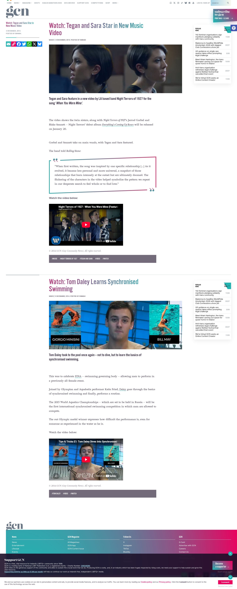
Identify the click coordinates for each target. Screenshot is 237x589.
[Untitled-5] (115, 330)
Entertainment (18, 550)
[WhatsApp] (29, 44)
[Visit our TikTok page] (182, 3)
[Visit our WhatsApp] (170, 3)
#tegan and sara (86, 264)
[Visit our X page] (174, 3)
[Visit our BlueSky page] (185, 3)
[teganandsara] (115, 69)
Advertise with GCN (187, 550)
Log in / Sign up (203, 3)
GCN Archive (69, 3)
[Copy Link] (13, 44)
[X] (34, 44)
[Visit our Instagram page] (178, 3)
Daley (122, 394)
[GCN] (15, 534)
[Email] (8, 44)
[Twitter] (24, 44)
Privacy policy (165, 582)
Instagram (127, 550)
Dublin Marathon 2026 (52, 3)
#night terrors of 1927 (68, 264)
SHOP (108, 3)
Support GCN (83, 3)
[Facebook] (18, 44)
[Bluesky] (39, 44)
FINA (78, 381)
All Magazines (73, 547)
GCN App (72, 550)
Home (9, 3)
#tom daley (56, 498)
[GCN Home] (18, 12)
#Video (97, 264)
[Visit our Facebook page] (189, 3)
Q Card (182, 547)
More (114, 3)
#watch (106, 264)
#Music (54, 264)
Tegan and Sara (58, 99)
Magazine (26, 3)
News (16, 3)
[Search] (228, 3)
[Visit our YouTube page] (193, 3)
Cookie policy (146, 582)
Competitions (97, 3)
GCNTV (37, 3)
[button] (234, 28)
